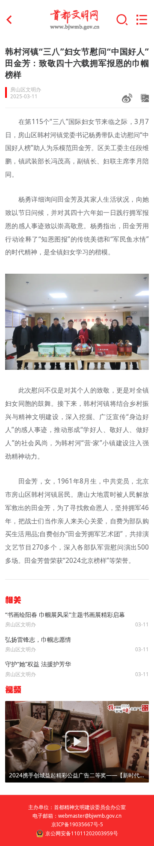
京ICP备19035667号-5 (77, 824)
